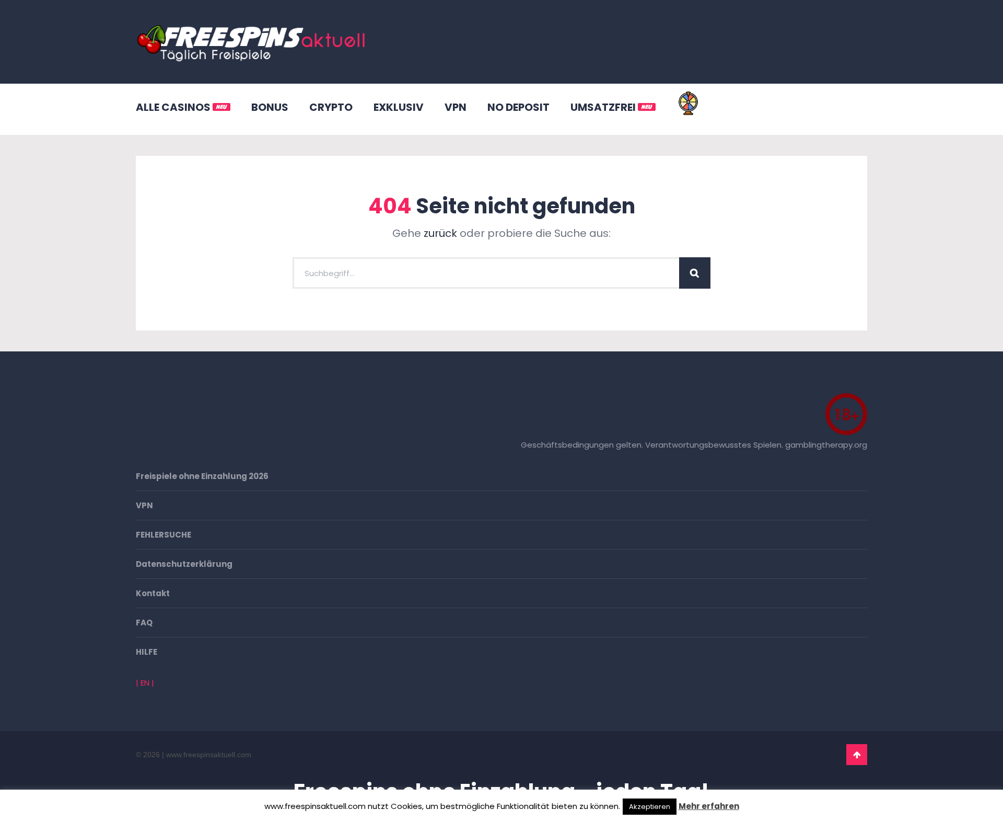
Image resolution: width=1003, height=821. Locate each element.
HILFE (146, 652)
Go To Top (856, 754)
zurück (440, 233)
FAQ (144, 622)
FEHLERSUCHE (163, 535)
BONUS (269, 107)
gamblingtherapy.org (826, 444)
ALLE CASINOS (174, 107)
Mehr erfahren (709, 806)
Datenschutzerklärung (184, 564)
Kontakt (153, 593)
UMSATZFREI (604, 107)
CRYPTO (331, 107)
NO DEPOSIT (518, 107)
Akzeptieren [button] (649, 807)
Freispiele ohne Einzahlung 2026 (202, 476)
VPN (455, 107)
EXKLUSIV (399, 107)
